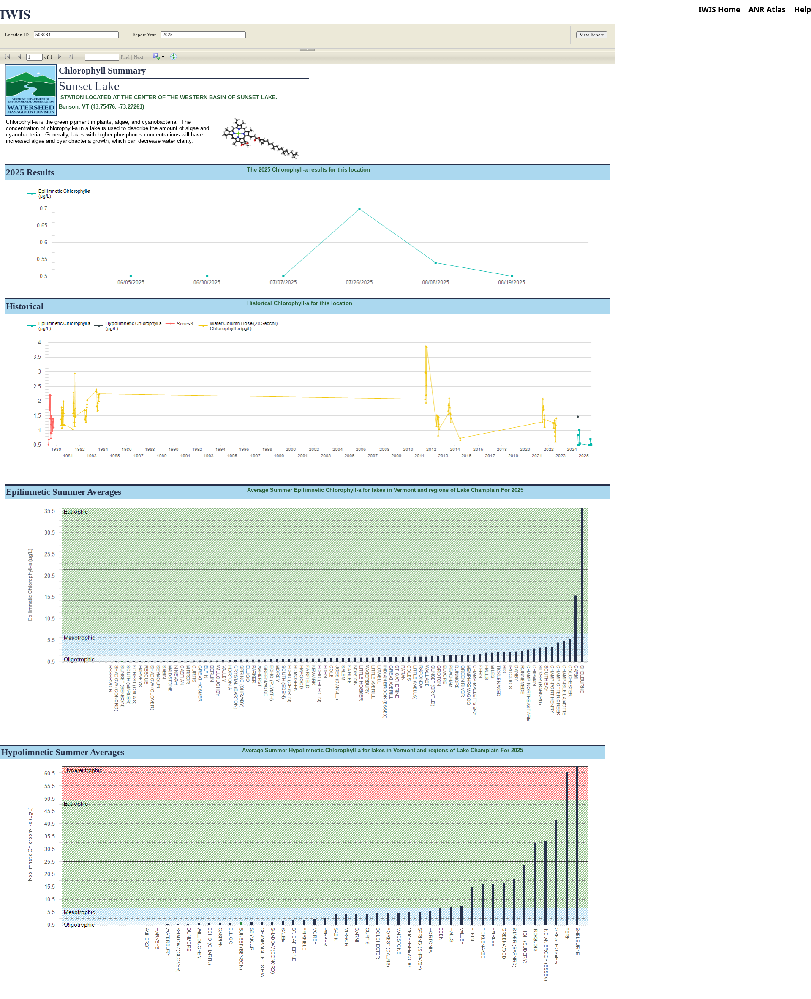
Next (138, 57)
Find (125, 57)
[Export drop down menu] (158, 58)
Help (802, 9)
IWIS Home (719, 9)
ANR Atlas (767, 9)
